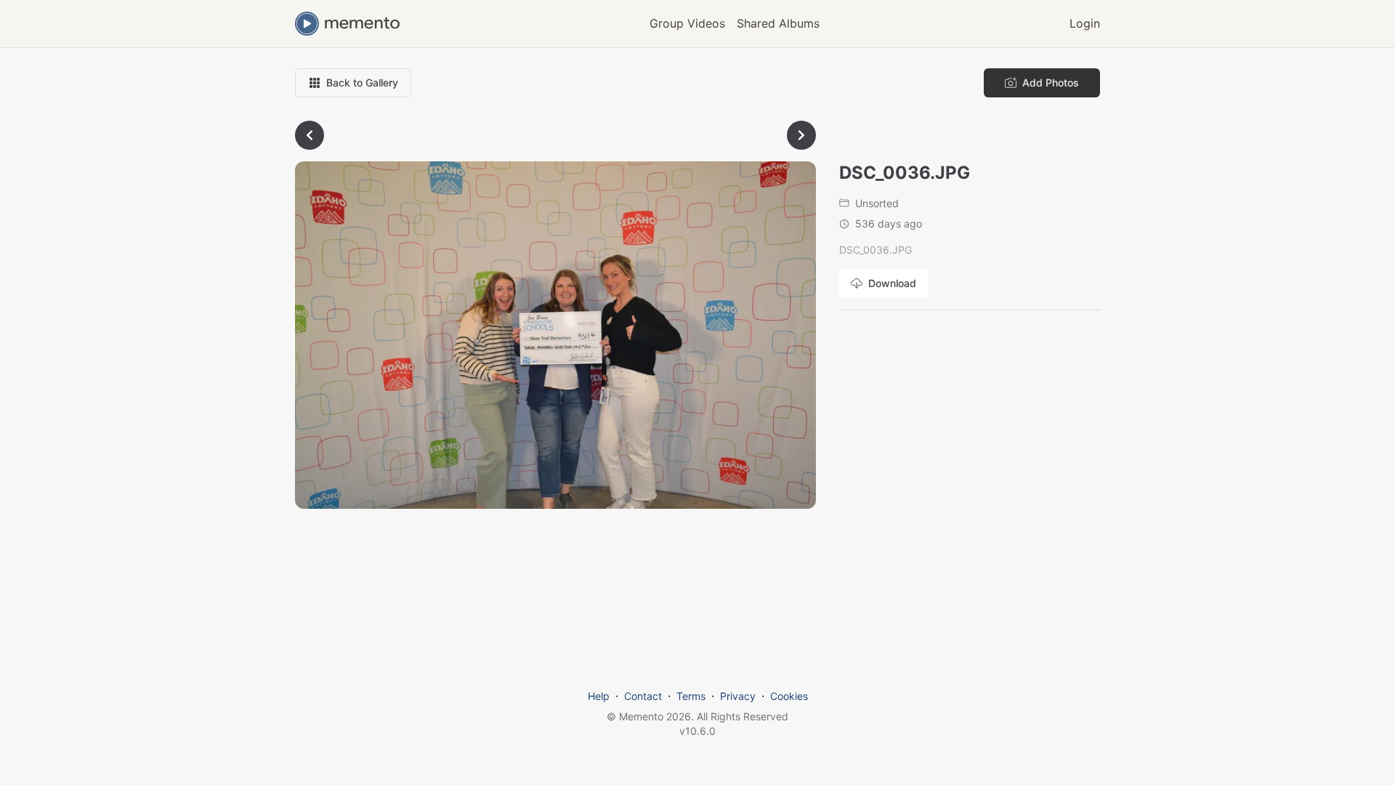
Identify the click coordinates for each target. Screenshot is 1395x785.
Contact (643, 696)
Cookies (789, 696)
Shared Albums (778, 23)
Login (1085, 23)
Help (599, 696)
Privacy (738, 696)
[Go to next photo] (801, 135)
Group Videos (687, 23)
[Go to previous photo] (309, 135)
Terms (690, 696)
